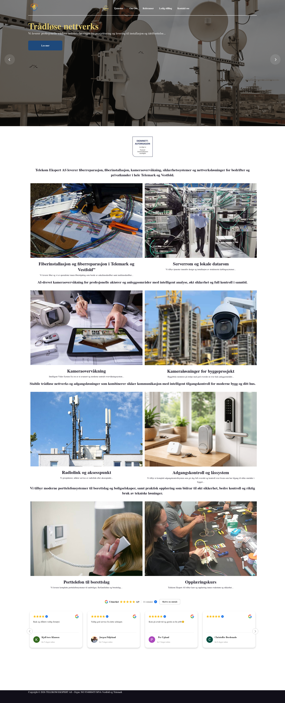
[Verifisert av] (155, 601)
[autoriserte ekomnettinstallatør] (142, 147)
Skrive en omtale (169, 601)
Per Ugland (105, 637)
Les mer (45, 78)
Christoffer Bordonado (168, 637)
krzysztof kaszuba (223, 637)
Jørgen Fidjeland (50, 637)
